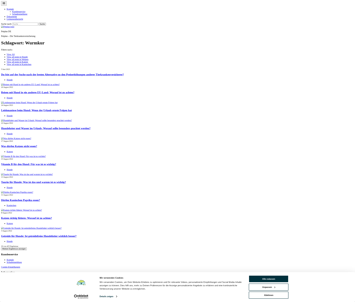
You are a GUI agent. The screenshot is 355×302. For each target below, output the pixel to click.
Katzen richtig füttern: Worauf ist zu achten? (26, 218)
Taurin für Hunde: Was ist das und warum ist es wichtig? (33, 182)
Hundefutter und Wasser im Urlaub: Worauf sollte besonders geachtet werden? (46, 128)
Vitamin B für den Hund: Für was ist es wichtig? (28, 164)
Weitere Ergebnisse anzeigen (14, 249)
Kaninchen (19, 64)
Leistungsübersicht (15, 19)
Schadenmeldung (19, 14)
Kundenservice (18, 11)
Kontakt (10, 9)
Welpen (17, 59)
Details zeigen (106, 296)
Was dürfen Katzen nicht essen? (19, 146)
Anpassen (267, 287)
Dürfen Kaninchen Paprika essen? (20, 200)
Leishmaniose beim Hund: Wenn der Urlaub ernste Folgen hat (36, 110)
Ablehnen (268, 295)
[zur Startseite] (7, 27)
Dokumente (12, 16)
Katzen (17, 62)
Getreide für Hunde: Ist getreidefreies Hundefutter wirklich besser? (39, 236)
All (11, 54)
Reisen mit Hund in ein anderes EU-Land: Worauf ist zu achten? (37, 92)
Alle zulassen (268, 279)
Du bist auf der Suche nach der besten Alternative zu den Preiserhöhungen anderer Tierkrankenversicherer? (62, 74)
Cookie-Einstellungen (10, 267)
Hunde (17, 57)
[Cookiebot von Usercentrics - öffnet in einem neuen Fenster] (81, 297)
